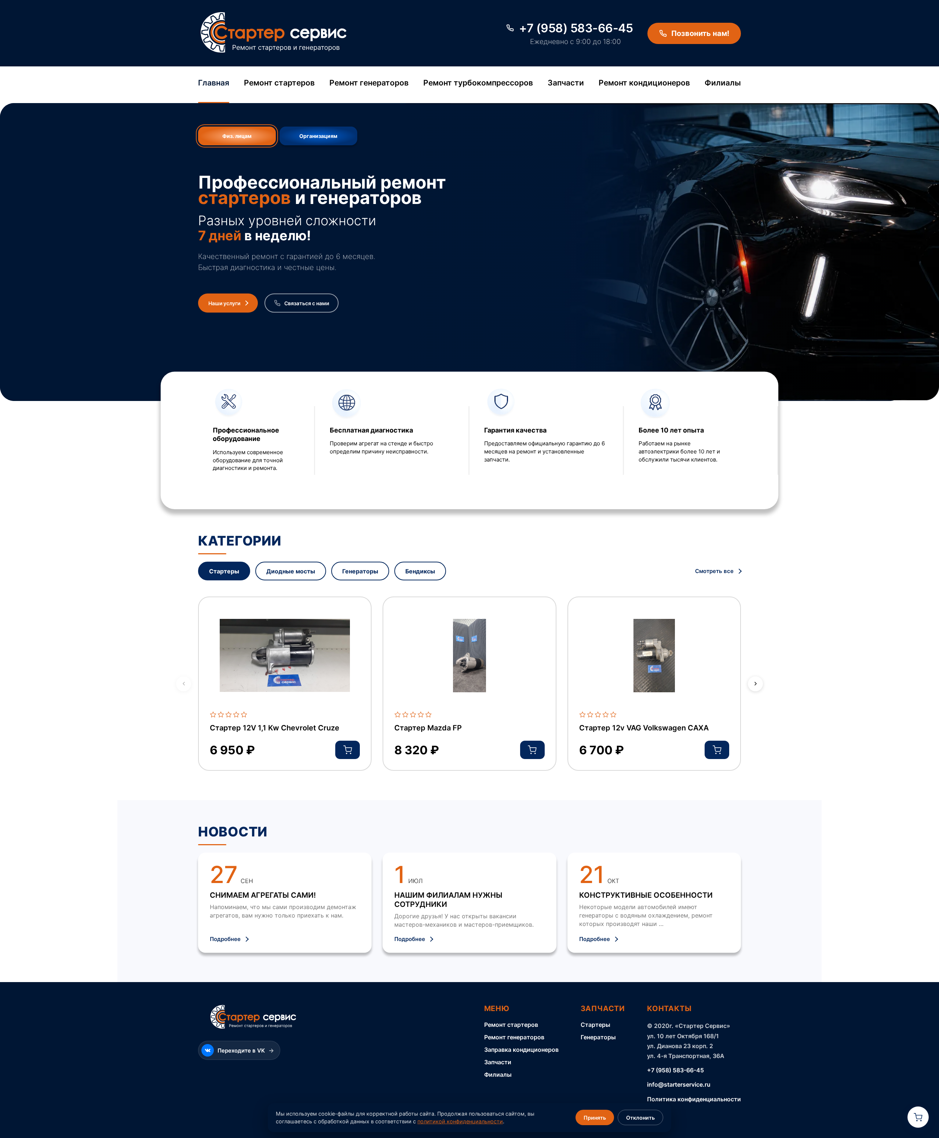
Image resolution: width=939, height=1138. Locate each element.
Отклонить (640, 1118)
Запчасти (566, 82)
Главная (213, 82)
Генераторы (598, 1037)
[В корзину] (347, 750)
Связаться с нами (306, 303)
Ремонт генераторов (369, 82)
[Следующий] (755, 683)
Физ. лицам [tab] (237, 136)
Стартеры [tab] (224, 571)
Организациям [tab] (318, 136)
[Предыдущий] (183, 683)
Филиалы (723, 82)
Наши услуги (224, 303)
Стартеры (595, 1024)
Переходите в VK (246, 1050)
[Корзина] (918, 1117)
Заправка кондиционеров (521, 1049)
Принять (595, 1118)
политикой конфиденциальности (460, 1121)
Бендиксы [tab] (420, 571)
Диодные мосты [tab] (290, 571)
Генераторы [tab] (360, 571)
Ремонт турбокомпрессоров (478, 82)
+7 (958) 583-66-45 (675, 1070)
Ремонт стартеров (279, 82)
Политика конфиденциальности (694, 1099)
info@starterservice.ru (678, 1084)
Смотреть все (715, 571)
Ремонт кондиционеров (644, 82)
